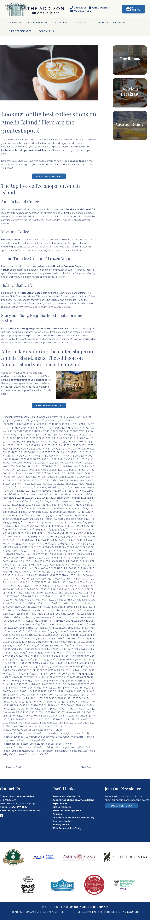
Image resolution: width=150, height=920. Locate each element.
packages (41, 379)
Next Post (88, 767)
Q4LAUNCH (131, 912)
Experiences (60, 803)
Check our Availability (49, 405)
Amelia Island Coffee (78, 209)
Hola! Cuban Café (30, 293)
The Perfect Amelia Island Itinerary (73, 817)
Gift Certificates (20, 31)
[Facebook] (2, 816)
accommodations (19, 379)
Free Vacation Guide (111, 22)
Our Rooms (130, 58)
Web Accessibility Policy (67, 828)
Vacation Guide (77, 161)
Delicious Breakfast (130, 91)
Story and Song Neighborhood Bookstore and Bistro (41, 328)
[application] (19, 22)
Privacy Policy (60, 824)
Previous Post (12, 767)
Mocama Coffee (10, 239)
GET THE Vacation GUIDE (49, 176)
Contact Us (46, 31)
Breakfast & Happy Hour (66, 810)
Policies (57, 814)
